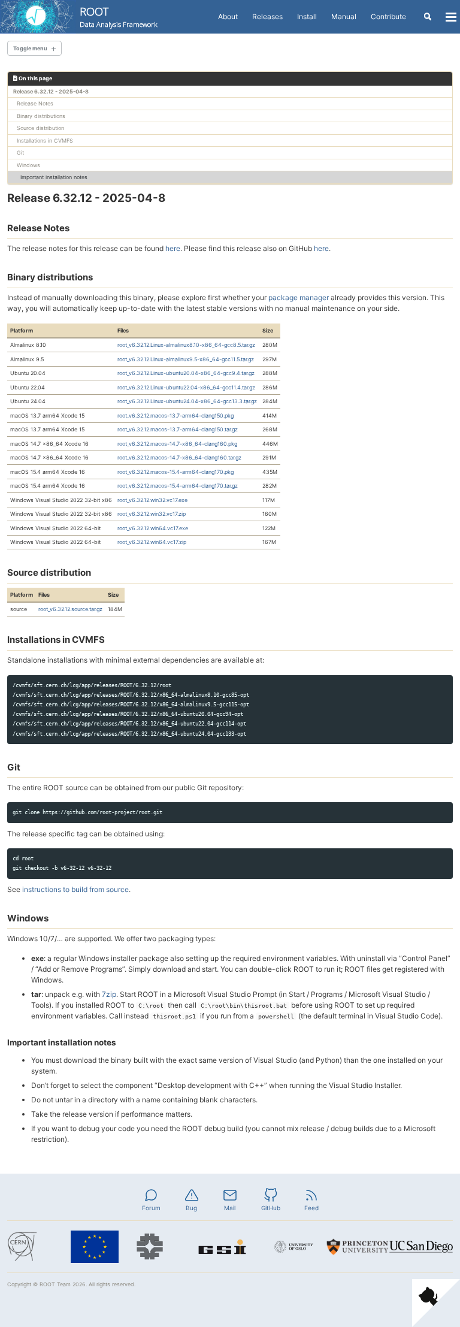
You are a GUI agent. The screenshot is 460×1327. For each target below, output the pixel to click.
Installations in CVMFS (45, 140)
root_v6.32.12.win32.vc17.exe (152, 500)
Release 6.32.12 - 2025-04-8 (51, 91)
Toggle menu (30, 48)
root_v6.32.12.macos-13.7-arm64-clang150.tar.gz (177, 429)
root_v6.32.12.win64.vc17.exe (152, 528)
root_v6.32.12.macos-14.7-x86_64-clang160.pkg (177, 443)
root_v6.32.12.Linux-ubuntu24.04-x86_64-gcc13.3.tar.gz (187, 401)
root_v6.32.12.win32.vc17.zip (151, 513)
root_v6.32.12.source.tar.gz (70, 609)
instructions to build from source (75, 889)
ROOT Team (55, 1284)
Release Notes (35, 103)
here (172, 248)
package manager (298, 297)
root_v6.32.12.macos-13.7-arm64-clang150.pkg (175, 415)
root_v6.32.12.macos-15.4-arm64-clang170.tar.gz (177, 485)
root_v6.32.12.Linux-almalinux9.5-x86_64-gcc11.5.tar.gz (185, 359)
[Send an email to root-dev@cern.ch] (230, 1194)
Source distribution (40, 128)
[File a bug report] (191, 1194)
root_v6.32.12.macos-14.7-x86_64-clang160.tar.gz (179, 457)
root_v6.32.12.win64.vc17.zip (151, 542)
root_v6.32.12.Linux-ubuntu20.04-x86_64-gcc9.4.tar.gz (186, 373)
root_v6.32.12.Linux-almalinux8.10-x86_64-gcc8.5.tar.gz (186, 344)
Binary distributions (41, 116)
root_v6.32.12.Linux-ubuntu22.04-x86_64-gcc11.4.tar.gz (186, 387)
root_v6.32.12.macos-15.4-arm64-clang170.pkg (175, 471)
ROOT (119, 16)
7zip (109, 994)
